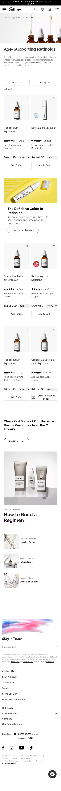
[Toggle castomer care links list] (56, 713)
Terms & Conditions (9, 758)
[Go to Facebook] (3, 748)
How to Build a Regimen (20, 517)
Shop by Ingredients (12, 18)
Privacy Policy (15, 662)
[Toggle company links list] (56, 719)
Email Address (9, 647)
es (29, 738)
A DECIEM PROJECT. (10, 763)
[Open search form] (35, 9)
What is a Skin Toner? (30, 582)
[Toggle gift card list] (56, 708)
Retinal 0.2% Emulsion (43, 128)
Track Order (8, 682)
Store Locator (9, 694)
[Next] (58, 2)
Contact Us (50, 662)
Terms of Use (28, 662)
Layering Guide (27, 542)
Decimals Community (13, 699)
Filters (15, 82)
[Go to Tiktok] (31, 748)
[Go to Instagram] (11, 748)
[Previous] (3, 2)
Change (35, 734)
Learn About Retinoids (23, 230)
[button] (52, 774)
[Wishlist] (27, 96)
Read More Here (16, 441)
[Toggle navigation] (4, 9)
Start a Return (9, 677)
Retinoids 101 (26, 562)
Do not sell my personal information (18, 761)
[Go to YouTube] (21, 748)
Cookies (39, 761)
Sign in (5, 688)
